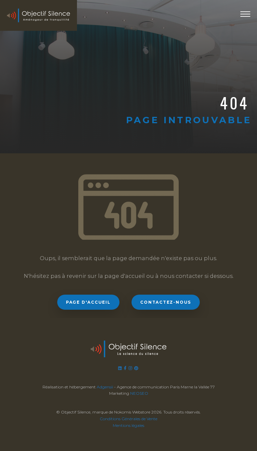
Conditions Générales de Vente (128, 418)
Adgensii (105, 386)
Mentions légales (128, 425)
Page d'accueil (88, 302)
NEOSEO (139, 393)
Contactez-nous (165, 302)
